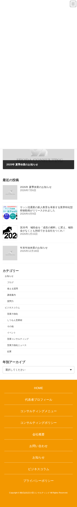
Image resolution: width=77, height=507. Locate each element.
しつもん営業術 (14, 320)
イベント (11, 332)
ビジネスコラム (12, 307)
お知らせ (9, 276)
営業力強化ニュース (17, 345)
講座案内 (11, 295)
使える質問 (12, 288)
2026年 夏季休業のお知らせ (36, 187)
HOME (38, 388)
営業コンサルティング (18, 339)
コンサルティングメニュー (38, 411)
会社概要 (38, 434)
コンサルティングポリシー (38, 422)
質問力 (10, 301)
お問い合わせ (38, 446)
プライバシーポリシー (38, 480)
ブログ (10, 282)
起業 (9, 351)
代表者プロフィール (38, 399)
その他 (10, 326)
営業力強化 (12, 314)
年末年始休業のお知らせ (34, 247)
